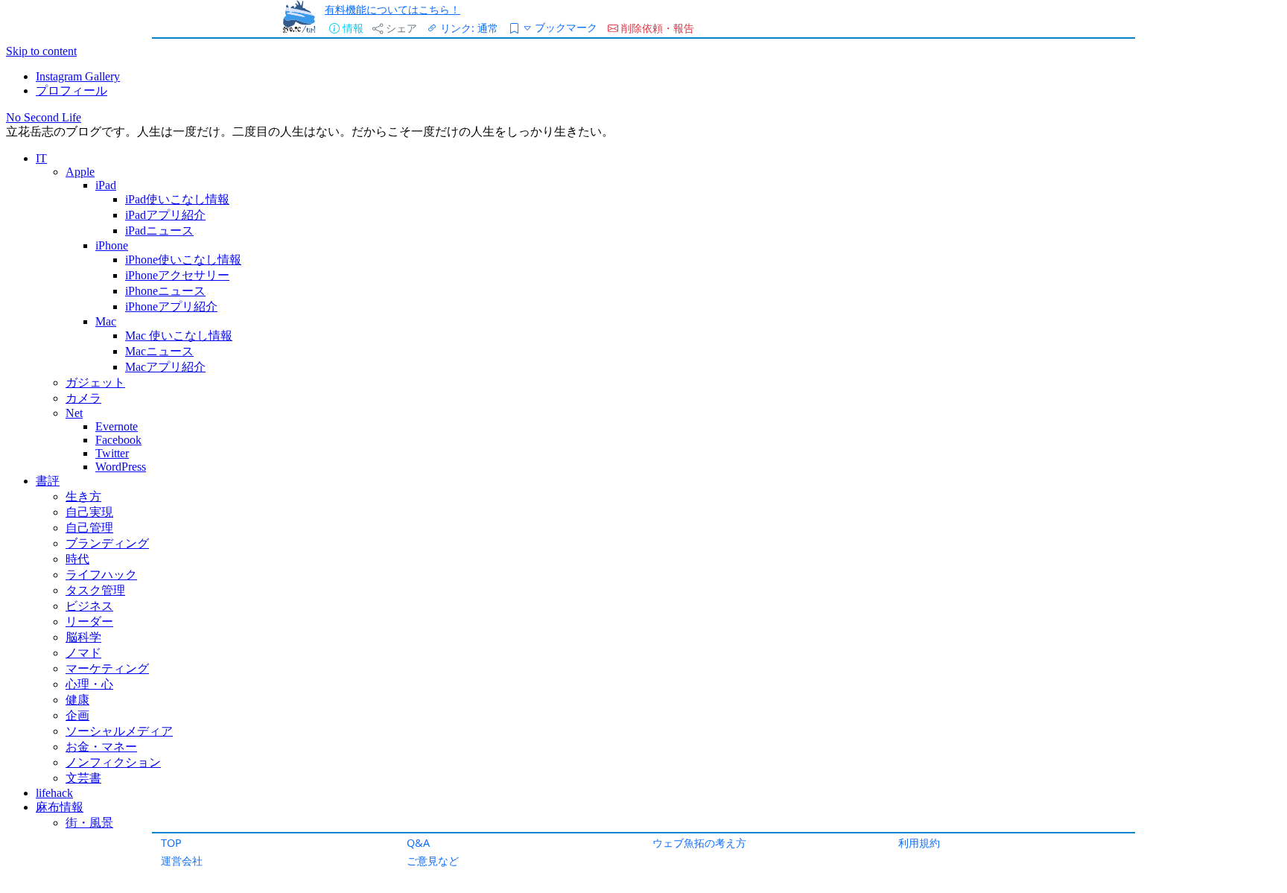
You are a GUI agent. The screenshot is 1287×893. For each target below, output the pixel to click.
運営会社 (182, 861)
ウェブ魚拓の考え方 (699, 843)
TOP (171, 843)
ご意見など (433, 861)
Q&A (418, 843)
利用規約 (919, 843)
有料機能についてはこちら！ (392, 9)
